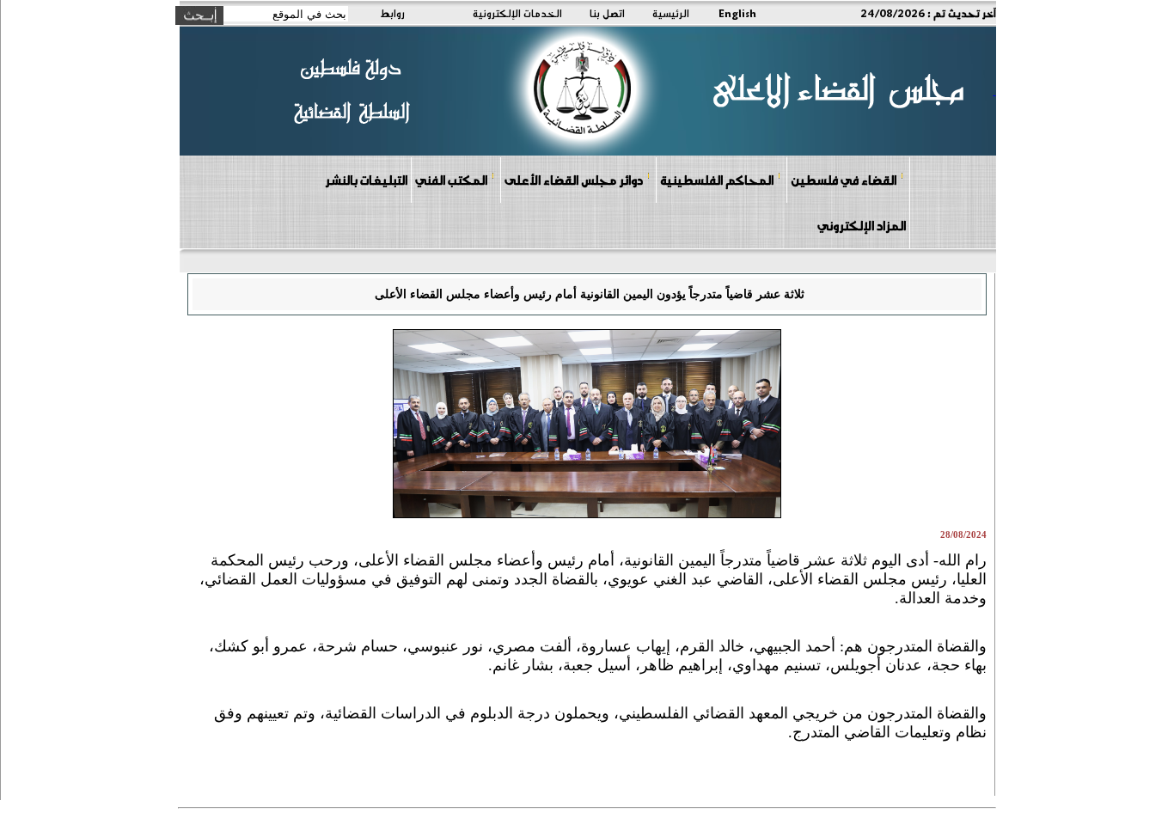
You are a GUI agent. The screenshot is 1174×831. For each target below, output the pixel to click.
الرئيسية (670, 12)
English (737, 12)
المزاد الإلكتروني (861, 225)
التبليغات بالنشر (366, 180)
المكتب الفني (451, 180)
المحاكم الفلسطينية (716, 180)
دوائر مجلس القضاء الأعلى (573, 180)
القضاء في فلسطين (843, 180)
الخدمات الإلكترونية (517, 12)
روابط (392, 12)
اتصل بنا (607, 12)
